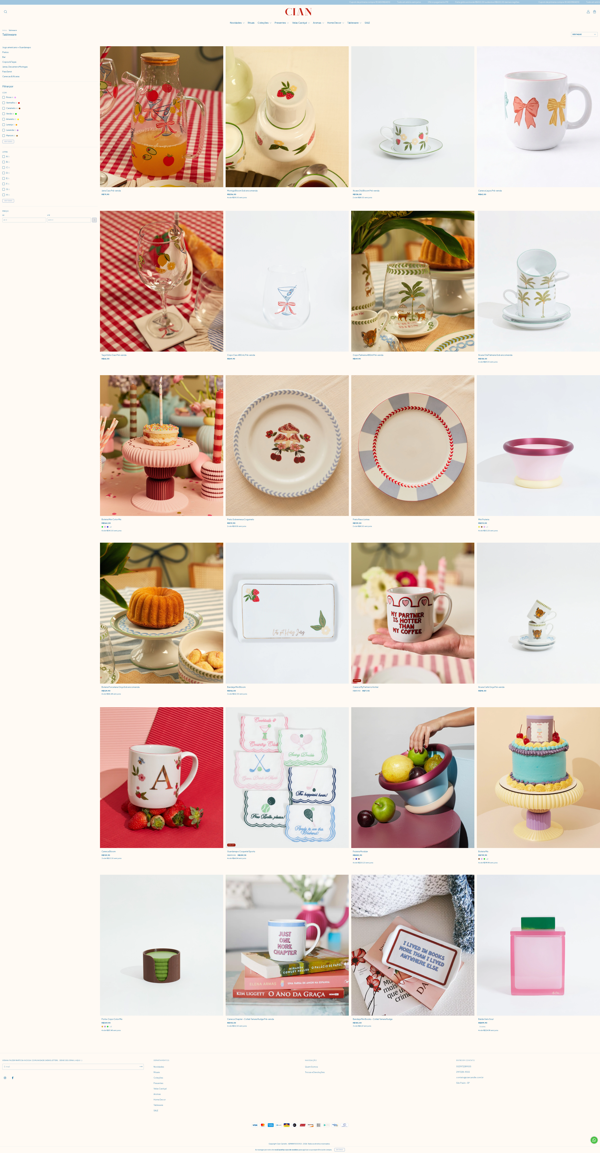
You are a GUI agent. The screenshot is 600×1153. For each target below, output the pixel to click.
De (3, 215)
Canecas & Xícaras (11, 76)
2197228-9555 (463, 1072)
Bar (3, 57)
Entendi (339, 1149)
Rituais (251, 22)
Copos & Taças (9, 62)
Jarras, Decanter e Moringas (15, 67)
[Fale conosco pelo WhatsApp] (594, 1140)
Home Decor (334, 22)
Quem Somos (311, 1067)
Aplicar (94, 220)
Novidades (236, 22)
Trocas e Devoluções (315, 1072)
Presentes (280, 22)
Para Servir (7, 71)
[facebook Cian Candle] (12, 1078)
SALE (367, 22)
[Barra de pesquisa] (5, 12)
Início (4, 30)
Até (48, 215)
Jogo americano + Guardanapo (16, 47)
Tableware (353, 22)
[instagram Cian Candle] (5, 1078)
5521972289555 (463, 1066)
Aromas (317, 22)
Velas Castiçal (299, 22)
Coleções (263, 22)
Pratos (5, 52)
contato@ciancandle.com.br (469, 1077)
